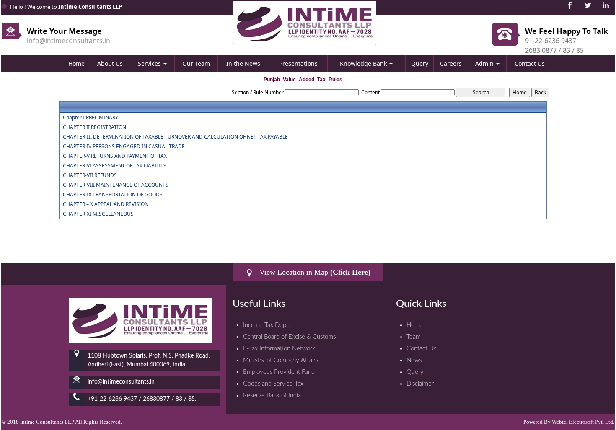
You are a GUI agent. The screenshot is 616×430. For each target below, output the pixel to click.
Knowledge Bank (364, 63)
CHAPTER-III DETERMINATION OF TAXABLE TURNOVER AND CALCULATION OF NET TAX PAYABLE (175, 137)
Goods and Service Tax (273, 384)
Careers (451, 63)
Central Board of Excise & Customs (289, 337)
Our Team (196, 63)
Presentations (298, 63)
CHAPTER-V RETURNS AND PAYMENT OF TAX (115, 156)
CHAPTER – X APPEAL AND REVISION (105, 204)
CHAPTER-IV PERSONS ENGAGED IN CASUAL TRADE (124, 146)
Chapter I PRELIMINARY (90, 117)
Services (150, 63)
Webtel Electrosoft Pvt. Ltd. (583, 422)
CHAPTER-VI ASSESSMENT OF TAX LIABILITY (114, 165)
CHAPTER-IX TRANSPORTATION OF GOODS (113, 194)
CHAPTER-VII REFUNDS (90, 175)
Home (76, 63)
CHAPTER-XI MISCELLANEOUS (98, 214)
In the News (243, 63)
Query (419, 63)
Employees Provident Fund (279, 372)
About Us (110, 63)
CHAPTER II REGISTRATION (94, 127)
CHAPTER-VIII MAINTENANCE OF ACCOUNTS (115, 185)
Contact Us (530, 63)
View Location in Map (313, 272)
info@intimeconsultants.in (68, 40)
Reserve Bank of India (272, 395)
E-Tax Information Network (279, 348)
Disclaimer (420, 384)
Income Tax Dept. (266, 325)
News (414, 360)
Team (413, 337)
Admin (485, 63)
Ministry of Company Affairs (280, 360)
